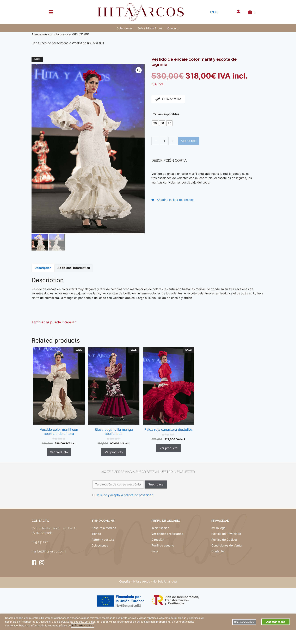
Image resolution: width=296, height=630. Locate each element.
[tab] (43, 268)
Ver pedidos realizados (167, 534)
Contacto (217, 551)
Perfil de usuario (162, 545)
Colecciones (99, 545)
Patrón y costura (102, 539)
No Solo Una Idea (165, 581)
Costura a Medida (103, 528)
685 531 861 (40, 542)
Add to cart (188, 140)
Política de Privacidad (226, 534)
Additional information (73, 268)
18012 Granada (42, 533)
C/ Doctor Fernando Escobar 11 (54, 528)
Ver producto (59, 452)
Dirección (157, 539)
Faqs (154, 551)
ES (216, 12)
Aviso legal (218, 528)
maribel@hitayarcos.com (49, 551)
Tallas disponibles (166, 114)
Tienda (96, 534)
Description (43, 268)
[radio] (155, 123)
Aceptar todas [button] (275, 621)
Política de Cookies (224, 539)
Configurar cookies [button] (244, 622)
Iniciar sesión (160, 528)
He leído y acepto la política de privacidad (124, 495)
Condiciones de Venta (226, 545)
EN (212, 12)
